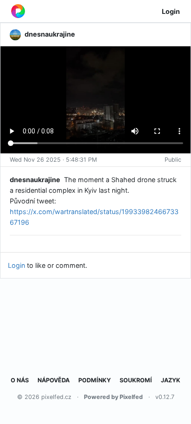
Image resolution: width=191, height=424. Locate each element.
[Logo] (18, 11)
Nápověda (54, 380)
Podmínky (94, 380)
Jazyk (170, 380)
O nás (20, 380)
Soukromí (136, 380)
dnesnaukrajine (35, 180)
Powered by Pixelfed (113, 396)
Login (171, 11)
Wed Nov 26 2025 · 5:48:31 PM (53, 159)
